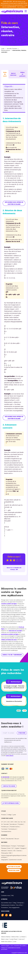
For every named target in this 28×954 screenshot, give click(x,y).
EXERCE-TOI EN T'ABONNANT (12, 655)
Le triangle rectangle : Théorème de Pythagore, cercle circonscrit (14, 687)
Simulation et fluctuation (14, 701)
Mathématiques (5, 50)
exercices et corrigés (15, 630)
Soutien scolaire (14, 867)
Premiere (14, 48)
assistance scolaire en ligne (10, 634)
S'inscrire (21, 733)
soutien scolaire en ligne (9, 603)
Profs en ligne (14, 870)
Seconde (9, 48)
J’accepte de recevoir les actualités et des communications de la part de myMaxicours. (15, 740)
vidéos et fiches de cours (9, 639)
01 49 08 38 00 (5, 777)
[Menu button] (26, 11)
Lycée (2, 48)
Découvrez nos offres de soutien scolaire (14, 203)
